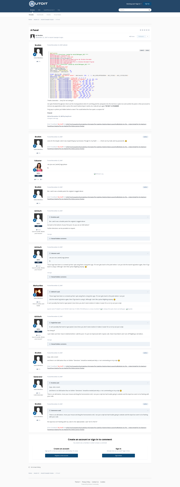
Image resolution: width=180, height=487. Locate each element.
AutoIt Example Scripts (56, 37)
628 (39, 302)
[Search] (149, 9)
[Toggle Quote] (50, 217)
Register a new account (61, 455)
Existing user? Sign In (134, 4)
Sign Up (147, 4)
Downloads (40, 15)
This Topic (142, 10)
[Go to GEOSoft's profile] (38, 217)
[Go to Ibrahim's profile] (32, 36)
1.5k (39, 393)
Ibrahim (40, 35)
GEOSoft (38, 211)
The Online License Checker (76, 126)
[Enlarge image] (126, 141)
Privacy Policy (86, 482)
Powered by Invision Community (90, 484)
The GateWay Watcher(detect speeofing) (105, 124)
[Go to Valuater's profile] (38, 167)
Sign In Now (118, 455)
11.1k (37, 179)
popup (147, 50)
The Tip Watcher (141, 124)
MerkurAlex (38, 285)
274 (39, 61)
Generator (38, 377)
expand (142, 50)
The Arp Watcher (64, 126)
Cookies (102, 482)
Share (132, 36)
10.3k (39, 230)
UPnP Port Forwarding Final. (74, 124)
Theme (77, 482)
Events (49, 15)
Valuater (38, 160)
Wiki (39, 10)
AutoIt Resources (49, 10)
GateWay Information (88, 124)
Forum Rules (57, 15)
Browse (32, 10)
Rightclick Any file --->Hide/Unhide (126, 124)
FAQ (59, 10)
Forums (31, 15)
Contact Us (95, 482)
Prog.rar (49, 113)
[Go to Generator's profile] (38, 383)
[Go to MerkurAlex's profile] (38, 292)
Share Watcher (55, 126)
